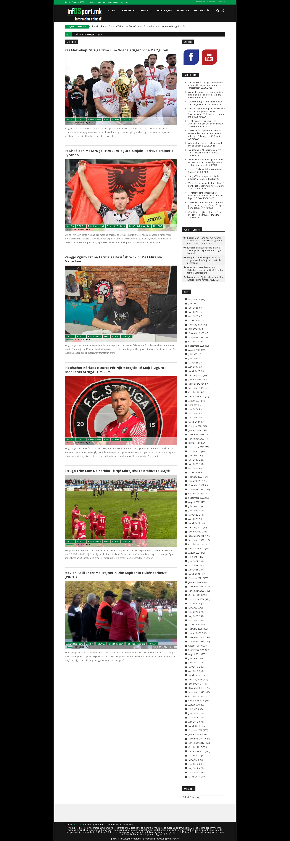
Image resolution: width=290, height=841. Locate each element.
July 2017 (192, 759)
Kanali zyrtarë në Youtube (205, 2)
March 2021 (194, 573)
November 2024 (196, 388)
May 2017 (193, 768)
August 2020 (194, 603)
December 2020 (196, 586)
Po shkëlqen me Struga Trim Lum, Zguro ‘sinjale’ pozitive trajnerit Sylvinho (119, 153)
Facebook (221, 2)
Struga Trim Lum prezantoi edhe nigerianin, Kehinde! (204, 177)
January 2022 (194, 531)
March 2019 (194, 675)
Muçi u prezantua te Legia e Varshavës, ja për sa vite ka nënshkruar (204, 260)
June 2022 (193, 510)
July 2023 (192, 455)
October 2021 (195, 544)
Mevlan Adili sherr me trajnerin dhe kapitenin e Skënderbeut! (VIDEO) (116, 575)
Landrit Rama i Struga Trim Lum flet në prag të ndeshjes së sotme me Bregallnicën (205, 85)
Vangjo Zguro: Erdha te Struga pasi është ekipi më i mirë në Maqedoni (113, 259)
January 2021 (194, 582)
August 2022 (194, 502)
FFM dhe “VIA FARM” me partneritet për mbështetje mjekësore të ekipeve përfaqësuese (206, 205)
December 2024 (196, 383)
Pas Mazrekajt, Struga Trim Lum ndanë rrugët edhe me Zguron (116, 50)
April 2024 (193, 417)
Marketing (124, 2)
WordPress (100, 824)
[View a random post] (222, 10)
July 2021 (192, 557)
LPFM (106, 119)
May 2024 (193, 413)
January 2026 (194, 328)
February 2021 (195, 578)
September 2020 (196, 599)
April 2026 (193, 316)
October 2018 (195, 696)
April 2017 (193, 772)
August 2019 (194, 654)
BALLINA (70, 119)
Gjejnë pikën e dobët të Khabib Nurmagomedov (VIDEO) (205, 278)
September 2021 (196, 548)
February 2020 (195, 628)
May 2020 (193, 616)
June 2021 (193, 561)
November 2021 (196, 540)
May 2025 (193, 362)
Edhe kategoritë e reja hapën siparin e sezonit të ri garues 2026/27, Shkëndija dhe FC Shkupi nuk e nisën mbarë (206, 112)
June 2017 (193, 764)
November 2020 (196, 590)
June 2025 (193, 358)
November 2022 (196, 489)
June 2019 (193, 662)
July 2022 (192, 506)
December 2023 (196, 434)
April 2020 (193, 620)
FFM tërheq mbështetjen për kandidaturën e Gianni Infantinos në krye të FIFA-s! (205, 195)
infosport (69, 123)
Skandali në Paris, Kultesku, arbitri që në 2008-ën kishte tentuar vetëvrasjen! (205, 270)
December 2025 (196, 333)
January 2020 (194, 633)
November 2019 (196, 641)
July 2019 (192, 658)
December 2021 (196, 535)
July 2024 (192, 404)
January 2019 (194, 683)
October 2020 (195, 595)
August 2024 (194, 400)
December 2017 (196, 738)
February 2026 (195, 324)
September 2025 (196, 345)
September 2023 (196, 447)
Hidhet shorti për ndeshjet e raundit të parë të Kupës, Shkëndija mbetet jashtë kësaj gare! (205, 162)
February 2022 (195, 527)
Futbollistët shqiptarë (116, 226)
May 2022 (193, 514)
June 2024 (193, 409)
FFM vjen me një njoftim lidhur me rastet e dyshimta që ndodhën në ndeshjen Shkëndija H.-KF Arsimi (205, 133)
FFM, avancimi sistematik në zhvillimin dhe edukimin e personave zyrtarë (205, 123)
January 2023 (194, 480)
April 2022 (193, 519)
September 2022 (196, 497)
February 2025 (195, 375)
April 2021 (193, 569)
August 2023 (194, 451)
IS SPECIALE (183, 10)
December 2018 (196, 687)
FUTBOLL (112, 10)
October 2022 (195, 493)
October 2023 (195, 442)
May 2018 (193, 717)
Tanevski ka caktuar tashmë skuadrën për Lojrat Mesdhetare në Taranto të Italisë (206, 186)
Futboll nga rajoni (96, 226)
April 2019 (193, 671)
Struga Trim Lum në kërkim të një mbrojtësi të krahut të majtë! (118, 471)
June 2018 (193, 713)
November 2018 (196, 692)
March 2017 (194, 776)
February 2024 (195, 426)
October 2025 (195, 341)
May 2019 (193, 666)
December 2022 (196, 485)
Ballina (91, 2)
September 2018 (196, 700)
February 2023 (195, 476)
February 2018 (195, 730)
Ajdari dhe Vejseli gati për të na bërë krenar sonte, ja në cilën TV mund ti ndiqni (206, 95)
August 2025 (194, 350)
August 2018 (194, 704)
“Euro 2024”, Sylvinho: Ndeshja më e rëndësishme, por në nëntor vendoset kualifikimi (204, 240)
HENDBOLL (146, 10)
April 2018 (193, 721)
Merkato (115, 119)
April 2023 (193, 468)
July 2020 (192, 607)
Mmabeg (192, 277)
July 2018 (192, 709)
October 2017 (195, 747)
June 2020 (193, 611)
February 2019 (195, 679)
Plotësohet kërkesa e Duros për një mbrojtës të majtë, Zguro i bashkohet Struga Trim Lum (115, 370)
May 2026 (193, 312)
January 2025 (194, 379)
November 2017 (196, 742)
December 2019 (196, 637)
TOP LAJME (126, 119)
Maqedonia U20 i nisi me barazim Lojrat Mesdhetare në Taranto (204, 151)
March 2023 (194, 472)
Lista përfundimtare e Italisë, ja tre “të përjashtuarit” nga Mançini (204, 250)
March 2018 (194, 726)
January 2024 (194, 430)
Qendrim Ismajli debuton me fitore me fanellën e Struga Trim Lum (205, 213)
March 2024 (194, 421)
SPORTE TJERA (164, 10)
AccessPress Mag (124, 824)
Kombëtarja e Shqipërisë (139, 226)
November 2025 (196, 337)
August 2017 (194, 755)
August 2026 (194, 299)
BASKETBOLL (129, 10)
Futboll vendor (94, 119)
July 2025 (192, 354)
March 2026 (194, 320)
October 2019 (195, 645)
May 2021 (193, 565)
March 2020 (194, 624)
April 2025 (193, 366)
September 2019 (196, 649)
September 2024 (196, 396)
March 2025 (194, 371)
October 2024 (195, 392)
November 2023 (196, 438)
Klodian (191, 247)
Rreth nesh (101, 2)
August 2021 (194, 552)
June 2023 (193, 459)
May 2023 (193, 464)
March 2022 (194, 523)
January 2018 (194, 734)
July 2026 (192, 303)
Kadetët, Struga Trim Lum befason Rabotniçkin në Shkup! (205, 103)
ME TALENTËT (201, 10)
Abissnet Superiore (74, 644)
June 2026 (193, 307)
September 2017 (196, 751)
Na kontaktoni (113, 2)
